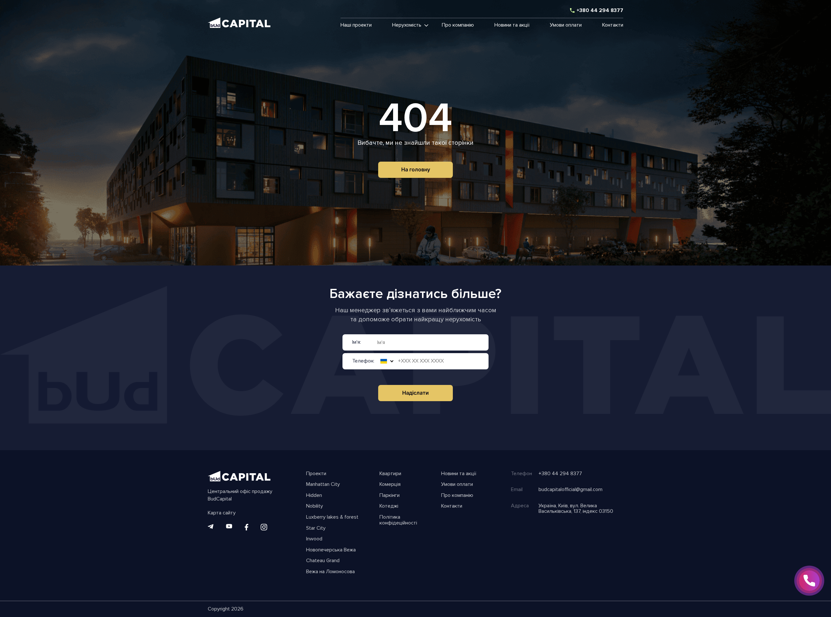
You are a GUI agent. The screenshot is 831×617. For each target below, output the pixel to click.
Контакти (612, 25)
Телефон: (363, 361)
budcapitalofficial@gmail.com (570, 490)
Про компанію (458, 25)
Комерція (390, 484)
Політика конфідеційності (398, 520)
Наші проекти (356, 25)
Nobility (314, 506)
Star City (316, 528)
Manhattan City (323, 484)
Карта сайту (222, 513)
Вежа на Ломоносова (330, 572)
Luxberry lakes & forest (332, 517)
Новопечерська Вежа (331, 550)
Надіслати (415, 392)
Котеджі (388, 506)
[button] (406, 25)
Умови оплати (566, 25)
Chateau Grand (323, 561)
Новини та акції (511, 25)
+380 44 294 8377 (600, 11)
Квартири (390, 474)
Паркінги (389, 496)
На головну (415, 169)
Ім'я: (356, 342)
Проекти (316, 474)
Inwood (314, 539)
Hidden (314, 496)
